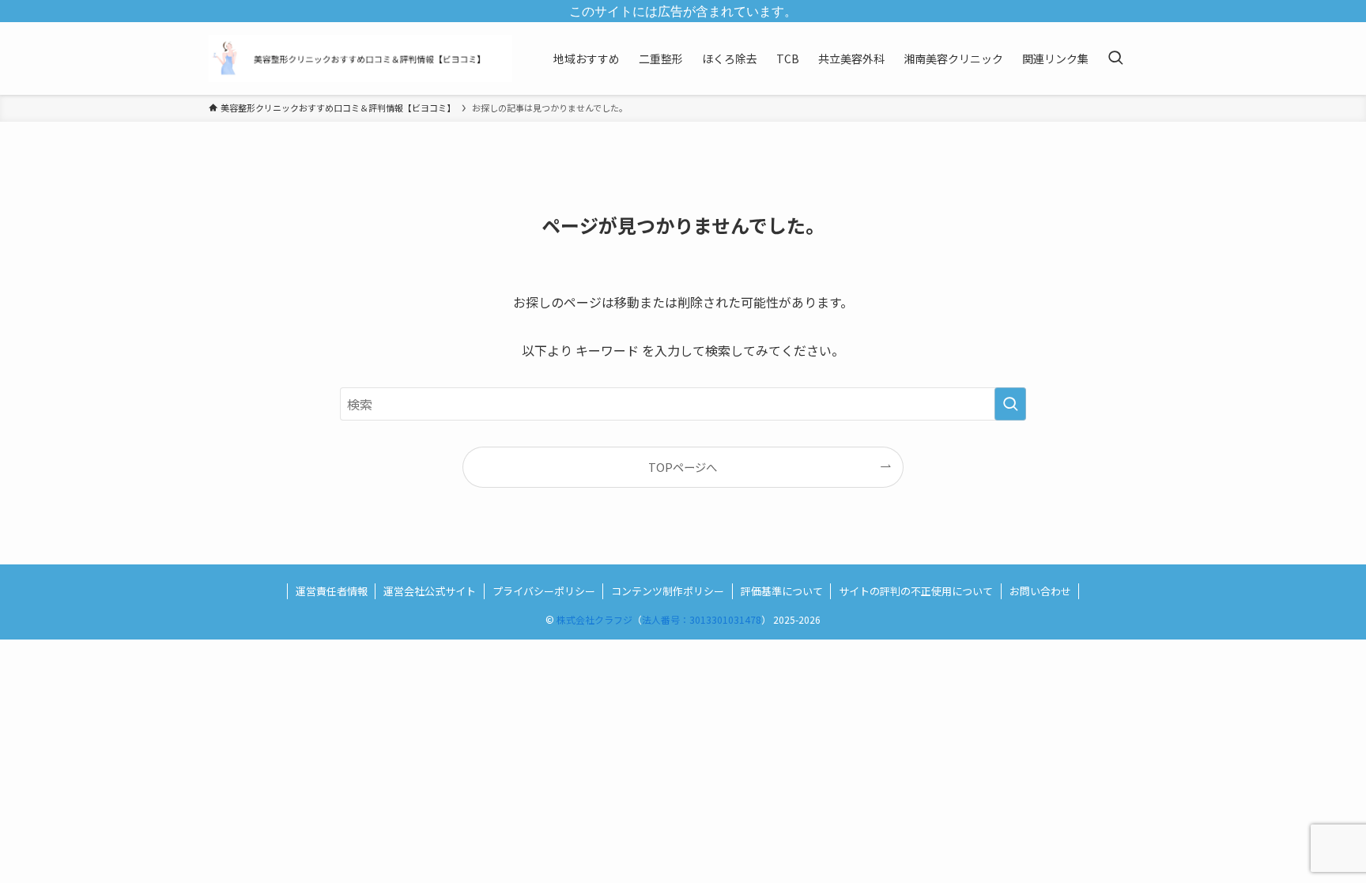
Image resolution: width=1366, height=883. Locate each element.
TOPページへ (682, 466)
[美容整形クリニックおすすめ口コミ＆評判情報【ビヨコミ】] (360, 58)
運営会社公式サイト (429, 590)
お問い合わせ (1040, 590)
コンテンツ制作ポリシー (667, 590)
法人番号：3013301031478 (701, 619)
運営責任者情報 (332, 590)
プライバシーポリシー (543, 590)
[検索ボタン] (1115, 58)
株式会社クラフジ (594, 619)
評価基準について (782, 590)
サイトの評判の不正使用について (916, 590)
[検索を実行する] (1010, 404)
